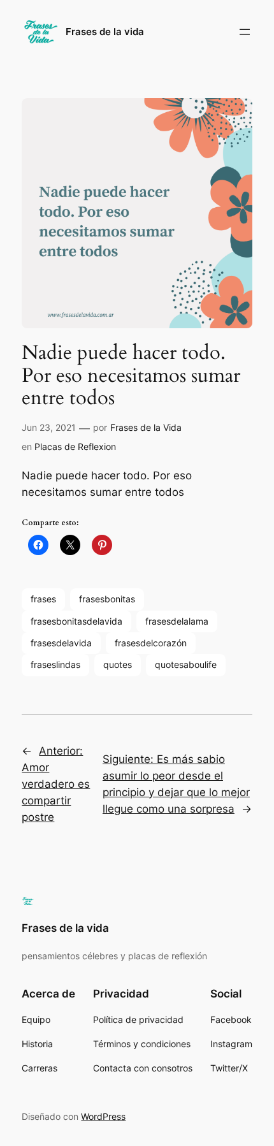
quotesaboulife (186, 664)
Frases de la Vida (146, 427)
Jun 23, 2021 (49, 427)
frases (43, 598)
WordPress (103, 1116)
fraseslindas (55, 664)
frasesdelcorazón (151, 642)
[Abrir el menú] (244, 32)
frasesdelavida (61, 642)
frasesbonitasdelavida (76, 621)
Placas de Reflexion (75, 446)
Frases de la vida (105, 32)
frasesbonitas (107, 598)
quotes (117, 664)
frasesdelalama (176, 621)
